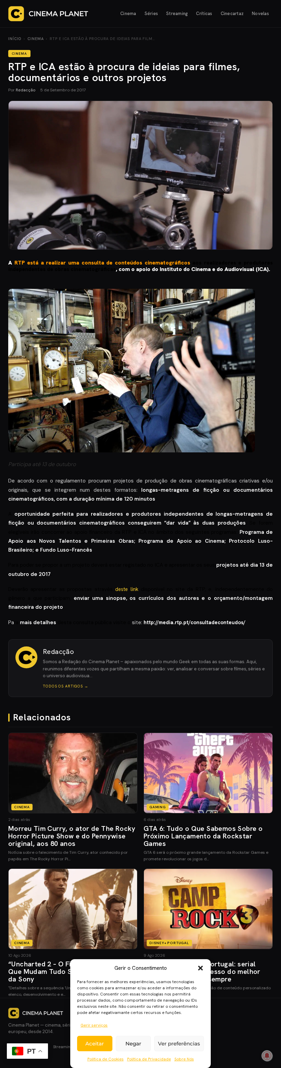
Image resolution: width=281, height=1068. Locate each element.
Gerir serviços (94, 1025)
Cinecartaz (232, 13)
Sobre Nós (184, 1059)
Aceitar (94, 1043)
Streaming (177, 13)
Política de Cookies (105, 1059)
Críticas (204, 13)
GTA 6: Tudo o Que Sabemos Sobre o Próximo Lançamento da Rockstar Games (203, 836)
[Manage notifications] (266, 1055)
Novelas (260, 13)
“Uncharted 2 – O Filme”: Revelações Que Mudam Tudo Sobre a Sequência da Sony (68, 971)
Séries (151, 13)
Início (14, 38)
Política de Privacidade (149, 1059)
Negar (133, 1043)
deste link (126, 589)
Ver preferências (179, 1043)
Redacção (25, 90)
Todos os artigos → (65, 686)
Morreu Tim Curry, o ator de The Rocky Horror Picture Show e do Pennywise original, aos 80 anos (72, 836)
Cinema (128, 13)
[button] (200, 968)
